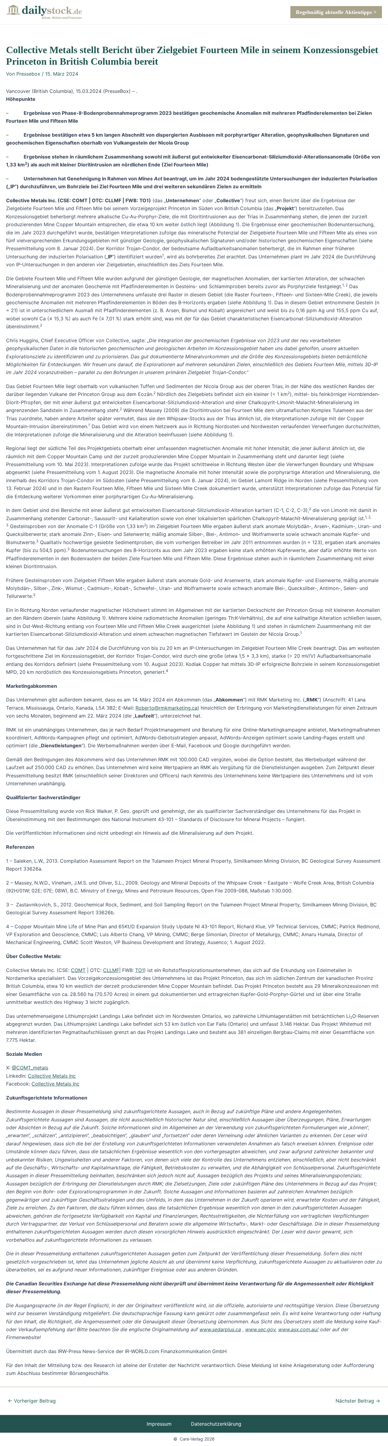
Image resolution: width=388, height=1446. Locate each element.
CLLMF (111, 970)
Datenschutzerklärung (216, 1424)
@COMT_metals (30, 1068)
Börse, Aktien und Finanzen (62, 17)
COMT (78, 970)
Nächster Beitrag (358, 1400)
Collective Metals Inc (52, 1076)
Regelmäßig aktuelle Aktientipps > (336, 12)
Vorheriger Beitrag (32, 1400)
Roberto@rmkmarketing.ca (166, 708)
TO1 (139, 970)
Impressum (159, 1424)
